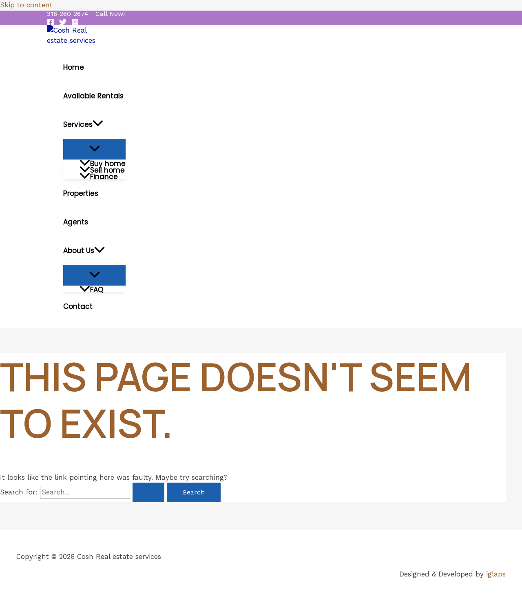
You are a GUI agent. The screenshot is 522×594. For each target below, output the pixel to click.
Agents (75, 222)
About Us (78, 250)
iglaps (496, 574)
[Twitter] (62, 23)
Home (73, 67)
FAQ (97, 289)
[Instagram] (75, 23)
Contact (78, 306)
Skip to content (26, 5)
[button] (86, 14)
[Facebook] (50, 23)
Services (78, 124)
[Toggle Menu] (94, 149)
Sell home (107, 169)
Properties (80, 193)
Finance (104, 176)
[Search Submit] (148, 492)
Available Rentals (93, 96)
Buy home (108, 163)
